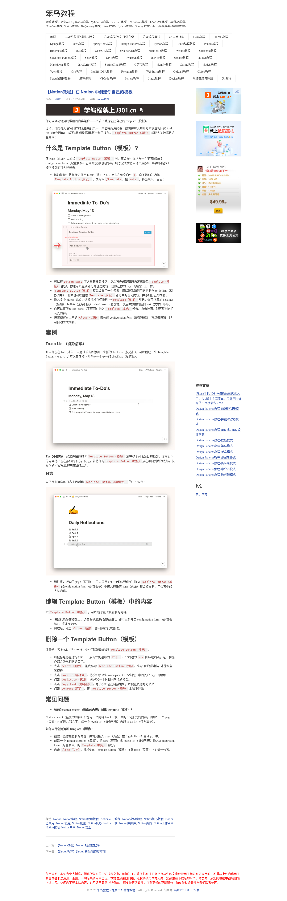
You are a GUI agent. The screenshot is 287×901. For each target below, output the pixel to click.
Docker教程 (176, 78)
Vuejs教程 (56, 71)
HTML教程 (221, 37)
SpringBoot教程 (102, 44)
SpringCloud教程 (115, 64)
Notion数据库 (127, 823)
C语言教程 (141, 64)
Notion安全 (84, 827)
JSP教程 (81, 51)
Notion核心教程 (154, 819)
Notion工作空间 (164, 823)
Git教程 (226, 78)
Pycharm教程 (129, 71)
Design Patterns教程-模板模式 (214, 440)
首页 (53, 37)
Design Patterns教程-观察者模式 (216, 457)
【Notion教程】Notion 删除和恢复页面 (81, 851)
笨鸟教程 (60, 13)
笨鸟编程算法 (151, 37)
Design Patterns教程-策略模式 (214, 446)
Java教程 (78, 44)
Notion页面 (145, 823)
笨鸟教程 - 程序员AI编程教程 (116, 890)
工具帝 (57, 99)
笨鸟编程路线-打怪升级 (119, 37)
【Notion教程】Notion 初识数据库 (78, 845)
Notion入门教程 (110, 819)
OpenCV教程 (103, 51)
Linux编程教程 (186, 44)
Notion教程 (102, 99)
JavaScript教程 (87, 64)
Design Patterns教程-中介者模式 (216, 469)
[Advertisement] (110, 784)
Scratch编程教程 (60, 78)
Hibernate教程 (58, 51)
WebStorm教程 (155, 71)
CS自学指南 (176, 37)
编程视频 (85, 78)
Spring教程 (187, 64)
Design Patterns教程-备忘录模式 (216, 463)
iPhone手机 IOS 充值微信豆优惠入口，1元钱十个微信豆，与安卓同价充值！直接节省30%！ (218, 398)
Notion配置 (79, 823)
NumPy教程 (164, 64)
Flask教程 (199, 37)
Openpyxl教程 (208, 51)
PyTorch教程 (134, 58)
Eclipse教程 (132, 78)
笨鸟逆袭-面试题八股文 (80, 37)
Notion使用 (63, 823)
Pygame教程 (183, 51)
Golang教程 (181, 58)
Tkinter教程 (204, 58)
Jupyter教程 (158, 58)
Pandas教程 (211, 44)
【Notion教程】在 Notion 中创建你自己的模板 (89, 92)
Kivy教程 (112, 58)
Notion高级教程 (132, 819)
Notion (57, 819)
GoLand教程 (181, 71)
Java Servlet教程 (130, 51)
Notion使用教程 (89, 819)
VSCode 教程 (108, 78)
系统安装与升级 (202, 78)
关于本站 (201, 494)
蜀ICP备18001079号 (186, 890)
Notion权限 (53, 827)
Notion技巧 (95, 823)
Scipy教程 (91, 58)
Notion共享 (68, 827)
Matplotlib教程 (158, 51)
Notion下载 (110, 823)
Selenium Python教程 (63, 58)
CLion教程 (204, 71)
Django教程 (57, 44)
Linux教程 (154, 78)
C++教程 (76, 71)
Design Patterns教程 (133, 44)
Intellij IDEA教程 (102, 71)
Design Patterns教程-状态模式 (214, 452)
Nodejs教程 (210, 64)
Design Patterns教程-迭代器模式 (216, 475)
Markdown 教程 (60, 64)
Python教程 (161, 44)
